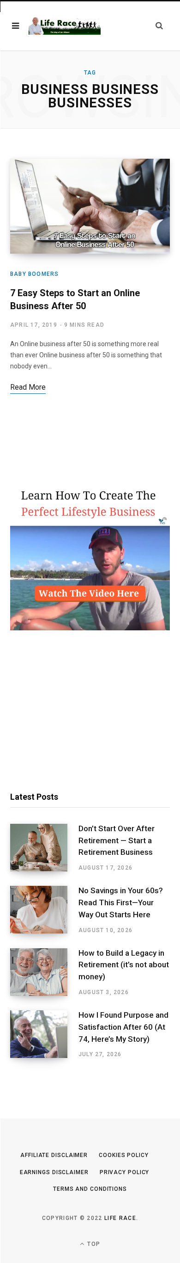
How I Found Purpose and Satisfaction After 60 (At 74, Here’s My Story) (123, 1027)
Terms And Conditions (90, 1189)
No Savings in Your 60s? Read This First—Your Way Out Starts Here (120, 902)
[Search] (159, 25)
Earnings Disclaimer (54, 1172)
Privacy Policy (125, 1172)
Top (92, 1244)
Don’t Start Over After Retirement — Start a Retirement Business (116, 840)
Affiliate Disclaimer (54, 1155)
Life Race (120, 1218)
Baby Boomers (34, 274)
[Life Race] (65, 26)
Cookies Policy (124, 1155)
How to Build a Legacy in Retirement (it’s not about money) (123, 965)
